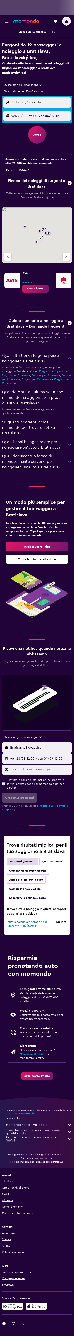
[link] (35, 289)
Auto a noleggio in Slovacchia (45, 1154)
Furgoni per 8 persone (46, 375)
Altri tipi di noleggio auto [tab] (26, 879)
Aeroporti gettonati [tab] (22, 861)
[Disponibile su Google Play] (12, 1306)
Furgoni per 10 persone (36, 379)
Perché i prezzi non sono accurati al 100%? (31, 1139)
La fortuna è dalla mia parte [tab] (27, 898)
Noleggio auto (16, 1154)
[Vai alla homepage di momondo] (26, 21)
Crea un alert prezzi (32, 1054)
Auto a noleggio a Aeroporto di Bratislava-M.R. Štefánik (27, 924)
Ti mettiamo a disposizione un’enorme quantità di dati (33, 1132)
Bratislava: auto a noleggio (35, 1158)
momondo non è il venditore (26, 1124)
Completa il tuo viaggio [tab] (25, 889)
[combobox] (23, 85)
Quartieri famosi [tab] (52, 861)
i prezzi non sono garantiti (20, 1113)
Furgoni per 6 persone (53, 371)
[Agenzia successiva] (66, 257)
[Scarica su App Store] (36, 1306)
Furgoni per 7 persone (16, 375)
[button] (6, 21)
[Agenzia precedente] (7, 257)
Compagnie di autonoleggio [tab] (28, 870)
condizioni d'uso (46, 806)
